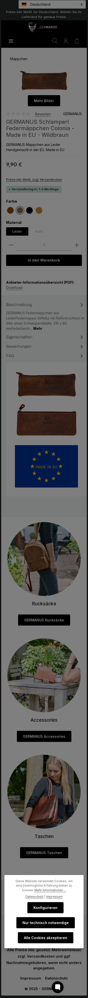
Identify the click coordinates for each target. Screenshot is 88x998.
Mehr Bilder (44, 101)
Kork (42, 232)
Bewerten (43, 114)
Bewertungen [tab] (18, 346)
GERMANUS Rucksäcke (44, 620)
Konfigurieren (45, 908)
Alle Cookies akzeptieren (45, 938)
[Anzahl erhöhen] (77, 245)
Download (14, 287)
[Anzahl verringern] (11, 245)
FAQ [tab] (10, 355)
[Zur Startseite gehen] (44, 27)
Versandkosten (41, 956)
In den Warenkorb (44, 260)
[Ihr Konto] (66, 41)
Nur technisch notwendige (45, 923)
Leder (17, 231)
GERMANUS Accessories (44, 736)
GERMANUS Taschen (44, 853)
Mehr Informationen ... (50, 890)
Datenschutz (56, 978)
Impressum (30, 978)
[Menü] (11, 41)
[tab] (45, 316)
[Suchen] (55, 41)
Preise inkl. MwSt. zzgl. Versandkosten (34, 179)
